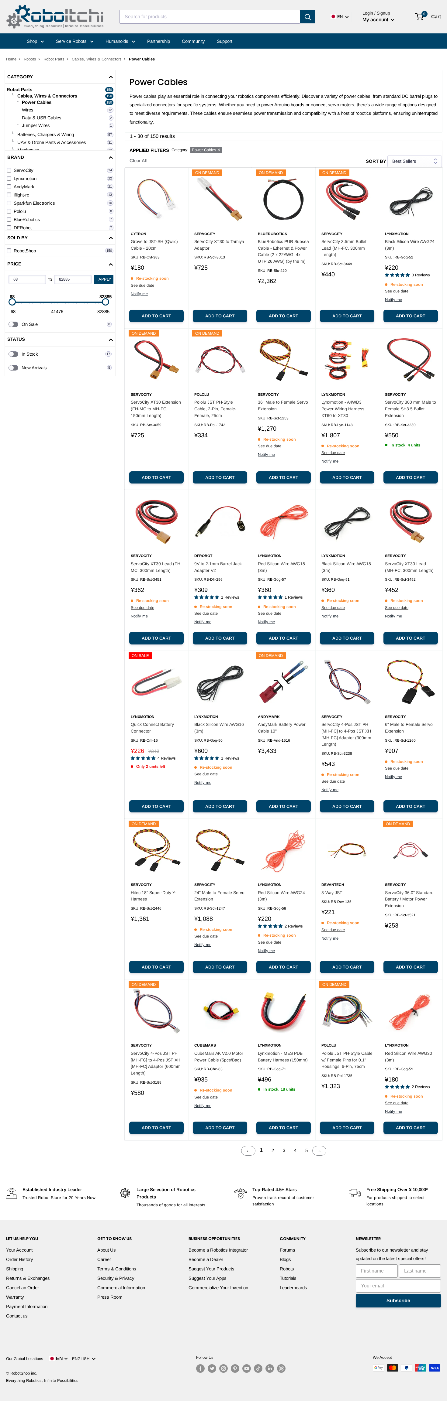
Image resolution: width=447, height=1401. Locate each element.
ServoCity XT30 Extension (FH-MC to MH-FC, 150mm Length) (156, 409)
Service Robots (72, 41)
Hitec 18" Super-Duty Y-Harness (153, 896)
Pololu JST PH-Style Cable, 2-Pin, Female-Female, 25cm (215, 409)
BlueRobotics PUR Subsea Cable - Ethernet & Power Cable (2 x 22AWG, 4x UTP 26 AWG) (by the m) (283, 251)
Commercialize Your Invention (218, 1287)
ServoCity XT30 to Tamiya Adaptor (219, 245)
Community (193, 41)
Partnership (158, 41)
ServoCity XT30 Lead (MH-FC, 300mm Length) (409, 567)
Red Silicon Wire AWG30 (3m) (408, 1056)
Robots (30, 59)
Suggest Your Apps (208, 1278)
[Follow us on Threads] (281, 1368)
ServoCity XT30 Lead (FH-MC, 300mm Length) (156, 567)
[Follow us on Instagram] (223, 1368)
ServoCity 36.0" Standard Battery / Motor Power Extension (409, 899)
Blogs (285, 1259)
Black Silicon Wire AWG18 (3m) (346, 567)
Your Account (19, 1249)
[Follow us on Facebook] (200, 1368)
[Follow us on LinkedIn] (269, 1368)
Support (224, 41)
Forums (287, 1249)
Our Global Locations (24, 1358)
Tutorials (288, 1278)
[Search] (307, 16)
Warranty (15, 1297)
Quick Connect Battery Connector (152, 727)
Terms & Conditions (116, 1268)
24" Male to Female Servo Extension (219, 896)
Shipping (14, 1268)
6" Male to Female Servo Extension (409, 727)
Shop (32, 41)
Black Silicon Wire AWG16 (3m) (219, 727)
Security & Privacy (115, 1278)
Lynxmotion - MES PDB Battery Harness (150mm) (283, 1056)
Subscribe (398, 1300)
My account (376, 19)
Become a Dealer (206, 1259)
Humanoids (118, 41)
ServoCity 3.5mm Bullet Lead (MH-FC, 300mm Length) (343, 248)
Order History (19, 1259)
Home (11, 59)
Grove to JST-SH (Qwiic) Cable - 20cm (154, 245)
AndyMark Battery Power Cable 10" (282, 727)
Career (104, 1259)
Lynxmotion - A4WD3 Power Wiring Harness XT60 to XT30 (342, 409)
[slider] (12, 302)
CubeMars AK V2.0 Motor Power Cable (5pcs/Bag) (218, 1056)
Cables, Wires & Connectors (97, 59)
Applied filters (149, 150)
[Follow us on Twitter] (212, 1368)
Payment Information (26, 1306)
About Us (106, 1249)
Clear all (138, 160)
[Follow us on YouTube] (246, 1368)
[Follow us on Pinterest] (235, 1368)
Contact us (17, 1315)
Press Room (110, 1297)
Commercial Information (121, 1287)
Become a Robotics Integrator (218, 1249)
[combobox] (210, 17)
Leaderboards (293, 1287)
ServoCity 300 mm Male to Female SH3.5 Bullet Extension (410, 409)
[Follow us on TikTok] (258, 1368)
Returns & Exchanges (28, 1278)
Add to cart (156, 315)
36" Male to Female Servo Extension (283, 405)
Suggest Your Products (211, 1268)
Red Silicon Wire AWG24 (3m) (281, 896)
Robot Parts (53, 59)
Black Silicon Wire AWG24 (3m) (410, 245)
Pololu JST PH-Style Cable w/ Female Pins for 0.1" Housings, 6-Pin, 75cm (346, 1060)
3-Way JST (331, 892)
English (82, 1358)
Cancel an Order (22, 1287)
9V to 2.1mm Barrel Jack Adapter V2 (218, 567)
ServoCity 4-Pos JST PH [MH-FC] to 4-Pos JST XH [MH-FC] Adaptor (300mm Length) (346, 734)
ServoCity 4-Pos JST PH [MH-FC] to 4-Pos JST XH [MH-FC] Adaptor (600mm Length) (156, 1063)
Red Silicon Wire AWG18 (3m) (281, 567)
